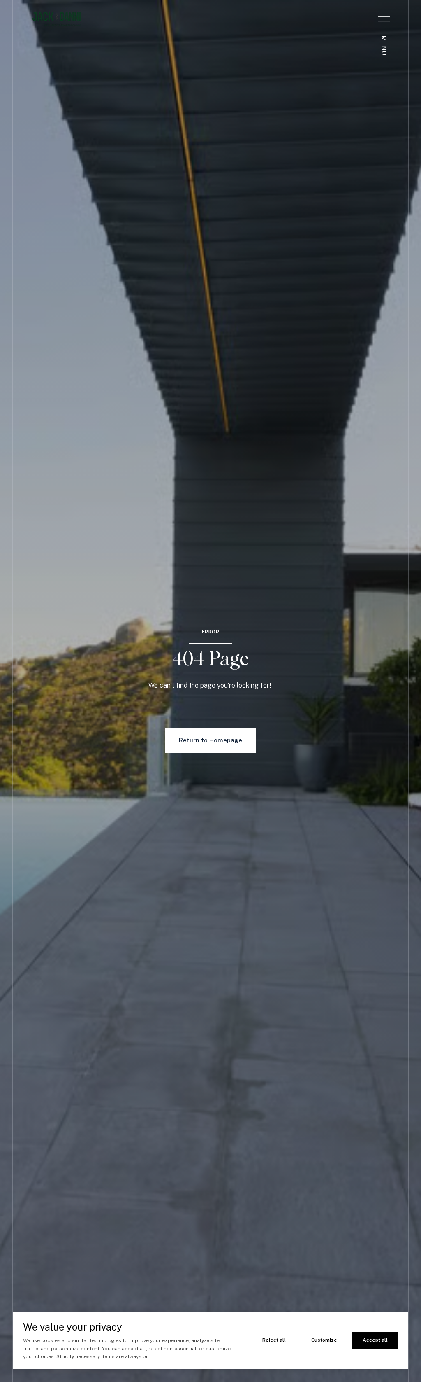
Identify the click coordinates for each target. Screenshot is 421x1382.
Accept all (375, 1340)
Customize (324, 1340)
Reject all (274, 1340)
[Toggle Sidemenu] (384, 19)
